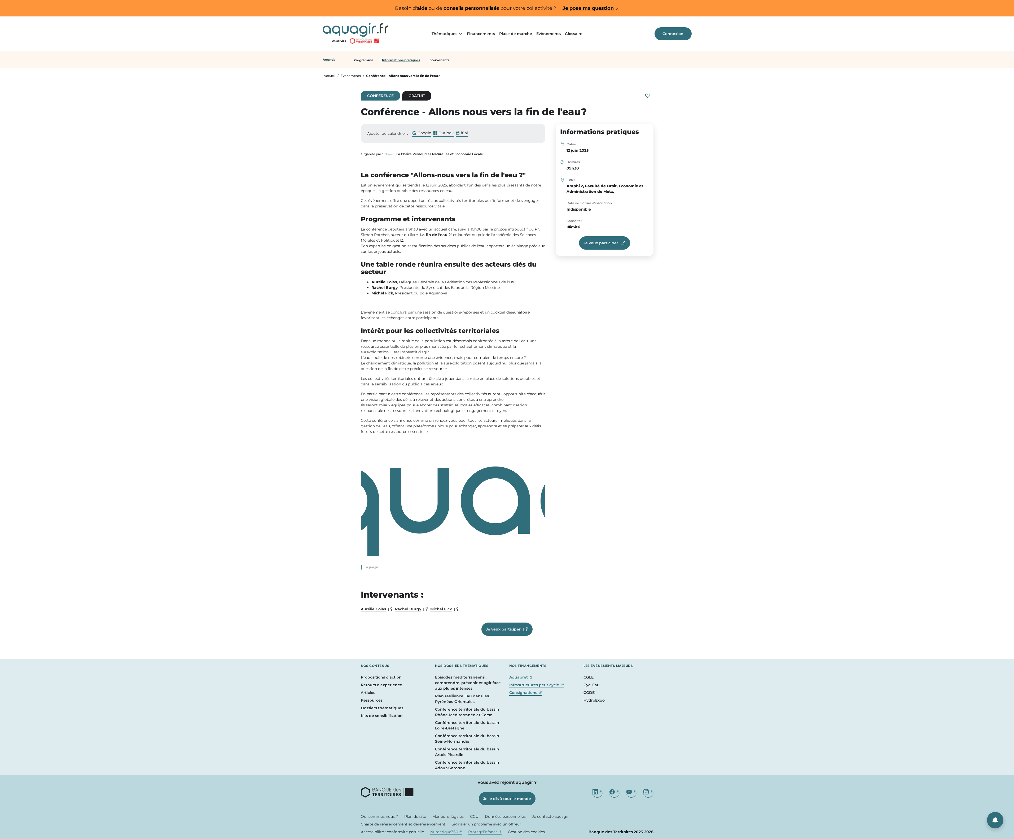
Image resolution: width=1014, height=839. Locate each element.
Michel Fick (444, 609)
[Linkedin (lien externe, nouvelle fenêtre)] (597, 792)
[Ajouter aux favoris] (647, 96)
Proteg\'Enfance (485, 831)
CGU (474, 816)
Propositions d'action (381, 677)
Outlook (443, 134)
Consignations (525, 692)
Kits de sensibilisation (382, 715)
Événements (351, 76)
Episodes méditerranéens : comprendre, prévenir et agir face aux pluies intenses (468, 683)
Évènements (548, 33)
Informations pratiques (401, 60)
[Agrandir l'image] (453, 502)
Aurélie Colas (377, 609)
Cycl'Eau (591, 684)
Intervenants (438, 60)
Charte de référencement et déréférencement (403, 824)
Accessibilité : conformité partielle (392, 831)
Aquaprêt (521, 677)
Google (421, 134)
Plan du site (415, 816)
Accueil (329, 76)
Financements (481, 33)
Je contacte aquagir (550, 816)
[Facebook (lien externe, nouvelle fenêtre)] (614, 792)
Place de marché (515, 33)
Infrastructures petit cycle (536, 684)
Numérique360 (446, 831)
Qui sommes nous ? (379, 816)
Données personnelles (505, 816)
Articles (368, 692)
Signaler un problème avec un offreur (486, 824)
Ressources (372, 700)
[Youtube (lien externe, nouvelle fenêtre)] (631, 792)
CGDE (589, 692)
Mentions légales (448, 816)
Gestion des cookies (526, 831)
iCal (464, 133)
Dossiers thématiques (382, 708)
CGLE (588, 677)
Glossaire (573, 33)
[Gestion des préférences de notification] (995, 820)
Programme (363, 60)
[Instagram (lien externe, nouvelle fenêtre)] (648, 792)
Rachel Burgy (411, 609)
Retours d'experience (381, 684)
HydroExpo (594, 700)
